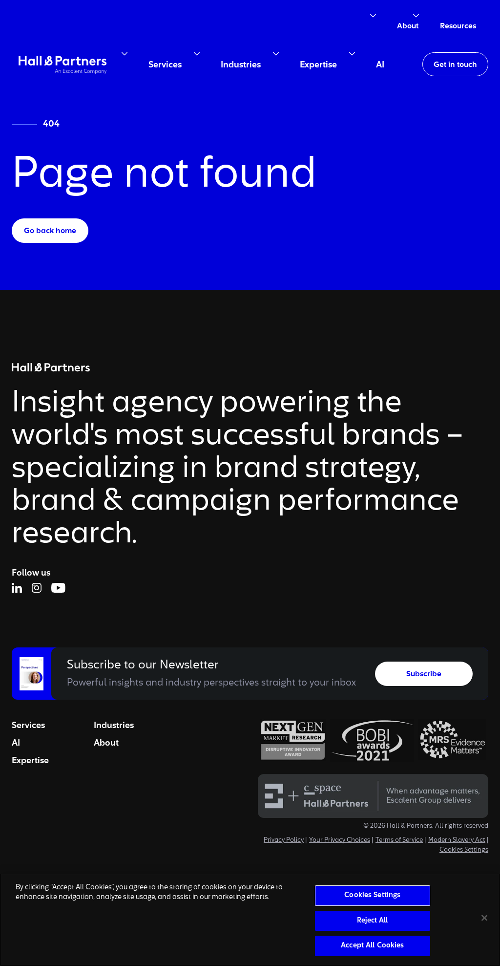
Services (28, 726)
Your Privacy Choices (339, 840)
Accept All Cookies (372, 946)
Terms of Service (399, 840)
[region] (250, 919)
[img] (62, 64)
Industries (114, 726)
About (106, 743)
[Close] (484, 918)
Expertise (30, 761)
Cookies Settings (463, 850)
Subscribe (423, 674)
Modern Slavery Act (456, 840)
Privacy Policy (284, 840)
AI (16, 743)
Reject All (372, 921)
